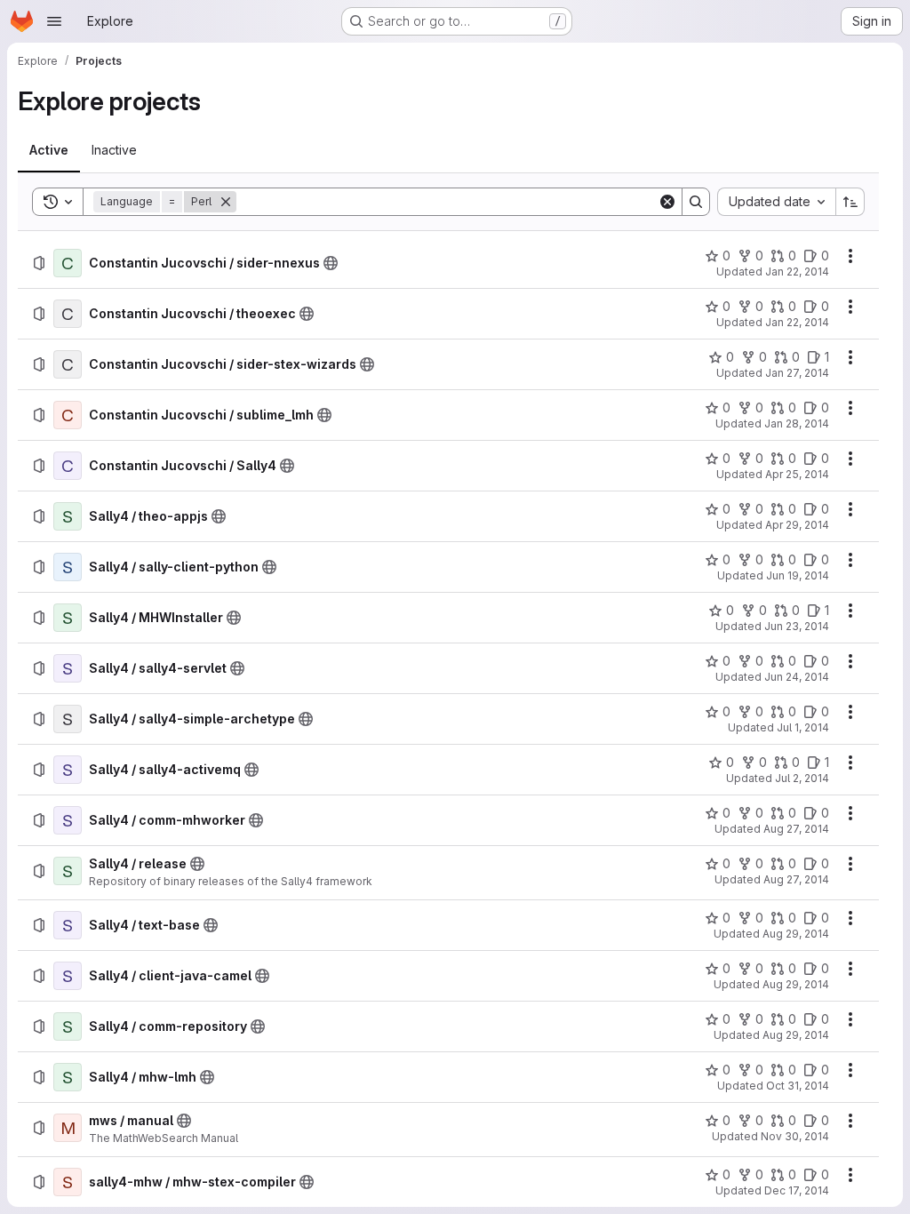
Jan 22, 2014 (797, 271)
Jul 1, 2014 (803, 727)
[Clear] (667, 201)
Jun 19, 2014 (797, 575)
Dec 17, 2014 (796, 1190)
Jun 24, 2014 (796, 676)
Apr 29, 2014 (797, 524)
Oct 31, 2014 (797, 1085)
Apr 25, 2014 (797, 474)
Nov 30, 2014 (795, 1136)
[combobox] (776, 202)
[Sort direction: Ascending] (850, 202)
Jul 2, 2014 (802, 778)
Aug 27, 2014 (796, 828)
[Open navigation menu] (54, 21)
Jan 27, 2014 (797, 372)
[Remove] (225, 201)
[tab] (49, 150)
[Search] (696, 202)
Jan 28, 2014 (796, 423)
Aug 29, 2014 (795, 933)
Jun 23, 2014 (796, 626)
